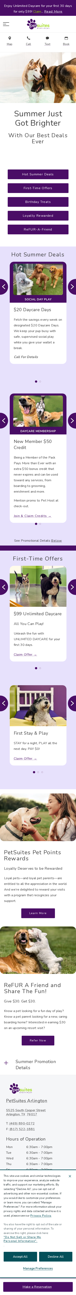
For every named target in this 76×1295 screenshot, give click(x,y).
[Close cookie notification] (69, 1176)
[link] (38, 24)
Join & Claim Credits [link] (30, 516)
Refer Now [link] (38, 1040)
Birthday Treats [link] (38, 202)
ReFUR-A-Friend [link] (38, 229)
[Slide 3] (42, 772)
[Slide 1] (36, 382)
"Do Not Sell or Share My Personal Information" (22, 1239)
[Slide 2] (40, 381)
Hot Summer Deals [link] (38, 174)
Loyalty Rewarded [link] (38, 215)
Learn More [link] (38, 913)
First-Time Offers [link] (38, 188)
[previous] (4, 287)
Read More (53, 11)
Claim (37, 11)
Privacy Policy (40, 1216)
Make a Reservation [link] (37, 1287)
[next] (72, 287)
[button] (6, 24)
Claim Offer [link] (23, 654)
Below (56, 540)
